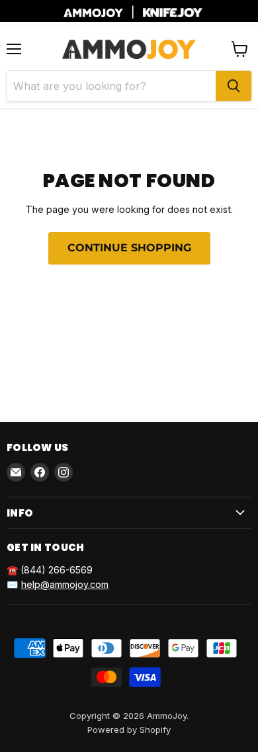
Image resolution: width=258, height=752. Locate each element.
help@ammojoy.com (64, 584)
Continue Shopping (129, 247)
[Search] (233, 86)
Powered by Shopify (129, 729)
